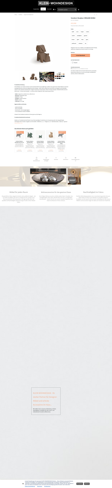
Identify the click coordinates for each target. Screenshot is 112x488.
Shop (16, 14)
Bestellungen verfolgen (46, 160)
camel (73, 35)
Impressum (39, 486)
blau (82, 39)
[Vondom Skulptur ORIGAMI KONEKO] (40, 135)
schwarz (80, 43)
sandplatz (79, 35)
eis (85, 43)
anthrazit (74, 43)
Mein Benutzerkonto (36, 160)
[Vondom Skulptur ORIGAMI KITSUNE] (50, 135)
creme (87, 31)
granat (85, 35)
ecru (77, 31)
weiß (73, 31)
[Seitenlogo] (56, 3)
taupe (82, 31)
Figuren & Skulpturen (28, 14)
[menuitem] (95, 15)
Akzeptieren (79, 483)
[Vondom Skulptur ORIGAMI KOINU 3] (59, 77)
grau (87, 39)
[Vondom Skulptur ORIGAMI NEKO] (29, 135)
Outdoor (20, 14)
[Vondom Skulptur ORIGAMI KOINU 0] (24, 77)
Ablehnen (87, 483)
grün (78, 39)
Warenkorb (65, 159)
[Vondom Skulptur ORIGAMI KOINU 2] (46, 77)
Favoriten (56, 159)
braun (73, 39)
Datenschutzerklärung (30, 486)
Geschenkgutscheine (75, 160)
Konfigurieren (47, 486)
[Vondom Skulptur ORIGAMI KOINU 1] (34, 77)
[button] (75, 62)
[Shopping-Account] (78, 9)
